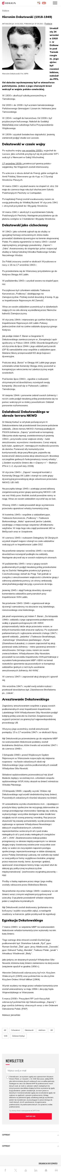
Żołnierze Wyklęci (18, 1036)
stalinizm (41, 1030)
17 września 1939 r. (12, 163)
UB (51, 1030)
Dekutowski (29, 1030)
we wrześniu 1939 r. (32, 150)
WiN (5, 1036)
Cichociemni (15, 1030)
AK (5, 1030)
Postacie (48, 23)
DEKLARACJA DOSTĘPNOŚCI (48, 1163)
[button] (58, 1135)
